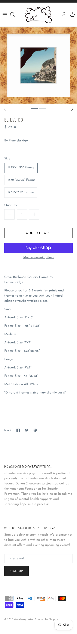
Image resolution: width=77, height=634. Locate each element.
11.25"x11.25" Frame (21, 167)
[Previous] (4, 108)
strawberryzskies (23, 619)
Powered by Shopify (46, 619)
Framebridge (18, 140)
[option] (38, 65)
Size (7, 158)
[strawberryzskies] (38, 14)
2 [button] (42, 108)
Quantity (10, 205)
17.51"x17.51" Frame (21, 192)
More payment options (38, 257)
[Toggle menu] (4, 14)
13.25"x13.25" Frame (22, 180)
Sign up (16, 571)
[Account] (63, 14)
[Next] (72, 108)
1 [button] (34, 108)
